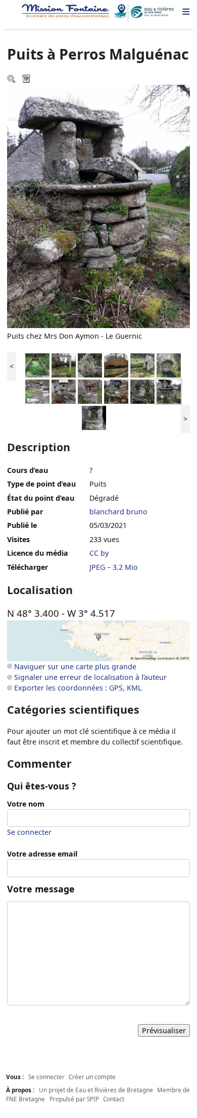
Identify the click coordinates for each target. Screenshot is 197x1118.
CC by (99, 553)
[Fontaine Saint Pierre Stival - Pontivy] (90, 364)
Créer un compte (92, 1077)
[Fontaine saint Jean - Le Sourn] (169, 364)
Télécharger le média (27, 80)
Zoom (12, 80)
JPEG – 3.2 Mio (113, 567)
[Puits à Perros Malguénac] (64, 391)
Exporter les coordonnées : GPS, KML (77, 688)
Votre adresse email (42, 854)
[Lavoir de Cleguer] (116, 364)
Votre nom (25, 804)
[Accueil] (98, 13)
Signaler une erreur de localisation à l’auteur (90, 677)
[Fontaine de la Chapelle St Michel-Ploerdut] (37, 391)
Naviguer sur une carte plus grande (75, 666)
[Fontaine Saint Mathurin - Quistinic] (142, 364)
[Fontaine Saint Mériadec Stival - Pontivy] (64, 364)
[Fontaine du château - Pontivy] (37, 364)
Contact (113, 1099)
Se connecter (29, 832)
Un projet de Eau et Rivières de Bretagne (96, 1090)
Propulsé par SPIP (74, 1099)
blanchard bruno (118, 511)
